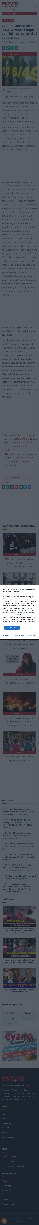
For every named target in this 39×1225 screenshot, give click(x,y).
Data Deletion (7, 635)
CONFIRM (12, 627)
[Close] (35, 590)
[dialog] (19, 612)
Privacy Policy (32, 635)
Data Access (19, 635)
